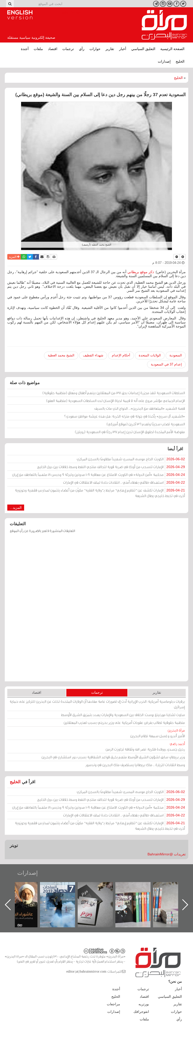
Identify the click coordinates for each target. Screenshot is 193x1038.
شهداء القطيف (93, 355)
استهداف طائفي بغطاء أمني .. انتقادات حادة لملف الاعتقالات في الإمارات (124, 482)
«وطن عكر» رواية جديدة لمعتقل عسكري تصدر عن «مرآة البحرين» (138, 896)
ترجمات (68, 49)
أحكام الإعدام (121, 355)
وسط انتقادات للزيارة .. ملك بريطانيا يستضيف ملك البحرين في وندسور (135, 764)
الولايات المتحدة (150, 355)
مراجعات (113, 1004)
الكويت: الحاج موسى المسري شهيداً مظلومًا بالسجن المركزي (131, 459)
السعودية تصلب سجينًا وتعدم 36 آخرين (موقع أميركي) (146, 424)
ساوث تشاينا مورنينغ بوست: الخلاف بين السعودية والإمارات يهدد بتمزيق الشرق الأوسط (123, 714)
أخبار (122, 49)
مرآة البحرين (164, 25)
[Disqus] (96, 610)
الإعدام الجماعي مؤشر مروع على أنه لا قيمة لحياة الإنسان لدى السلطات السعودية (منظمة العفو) (115, 400)
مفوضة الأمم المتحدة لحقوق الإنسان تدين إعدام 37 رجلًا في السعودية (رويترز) (130, 431)
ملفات (38, 49)
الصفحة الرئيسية (172, 49)
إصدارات (164, 61)
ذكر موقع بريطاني (140, 272)
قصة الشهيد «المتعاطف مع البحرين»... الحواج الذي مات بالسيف (139, 408)
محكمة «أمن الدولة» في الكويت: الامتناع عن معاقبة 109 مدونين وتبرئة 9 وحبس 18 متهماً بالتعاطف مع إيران (98, 474)
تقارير (110, 49)
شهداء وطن (25, 887)
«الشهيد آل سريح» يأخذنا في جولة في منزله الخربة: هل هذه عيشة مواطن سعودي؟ (124, 416)
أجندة (25, 49)
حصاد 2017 (100, 887)
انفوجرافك (141, 1012)
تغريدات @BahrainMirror (167, 854)
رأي (81, 49)
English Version (19, 15)
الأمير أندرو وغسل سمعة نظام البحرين (157, 733)
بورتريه (143, 1004)
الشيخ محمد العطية (61, 355)
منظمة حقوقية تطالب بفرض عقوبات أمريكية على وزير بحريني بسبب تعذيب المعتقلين (124, 722)
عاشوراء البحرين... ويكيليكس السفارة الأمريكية (62, 893)
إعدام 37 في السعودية (166, 364)
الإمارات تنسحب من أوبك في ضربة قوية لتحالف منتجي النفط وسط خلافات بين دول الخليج (111, 466)
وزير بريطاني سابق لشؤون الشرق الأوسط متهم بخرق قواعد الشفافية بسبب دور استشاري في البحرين (113, 757)
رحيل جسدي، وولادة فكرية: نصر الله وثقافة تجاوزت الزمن (145, 746)
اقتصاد (52, 49)
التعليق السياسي (143, 49)
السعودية (175, 355)
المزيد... (16, 508)
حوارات (95, 49)
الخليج (180, 61)
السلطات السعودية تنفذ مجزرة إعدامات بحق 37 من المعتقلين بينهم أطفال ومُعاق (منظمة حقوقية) (113, 392)
